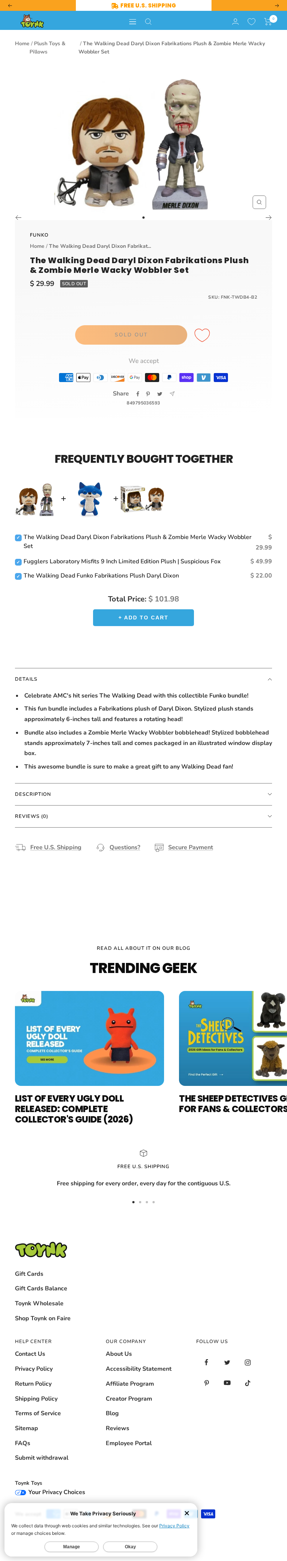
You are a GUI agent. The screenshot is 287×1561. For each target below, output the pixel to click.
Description (33, 794)
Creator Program (129, 1399)
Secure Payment (190, 847)
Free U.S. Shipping (55, 847)
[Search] (148, 21)
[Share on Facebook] (137, 394)
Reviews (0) (31, 816)
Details (26, 679)
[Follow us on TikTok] (247, 1383)
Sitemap (26, 1428)
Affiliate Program (130, 1384)
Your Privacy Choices (56, 1492)
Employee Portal (129, 1443)
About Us (119, 1354)
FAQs (22, 1443)
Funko (39, 235)
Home (22, 43)
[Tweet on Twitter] (160, 394)
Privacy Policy (34, 1369)
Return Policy (33, 1384)
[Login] (235, 21)
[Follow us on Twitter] (227, 1362)
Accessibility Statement (139, 1369)
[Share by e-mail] (172, 393)
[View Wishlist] (251, 21)
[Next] (269, 217)
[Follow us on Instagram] (247, 1362)
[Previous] (18, 217)
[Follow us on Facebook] (206, 1362)
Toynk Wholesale (39, 1303)
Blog (112, 1413)
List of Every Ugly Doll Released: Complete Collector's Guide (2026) (74, 1109)
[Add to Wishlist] (203, 335)
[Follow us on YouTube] (227, 1383)
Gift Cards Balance (41, 1288)
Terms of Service (38, 1413)
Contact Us (30, 1354)
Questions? (124, 847)
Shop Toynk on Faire (43, 1318)
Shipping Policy (36, 1399)
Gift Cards (29, 1274)
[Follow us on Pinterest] (206, 1383)
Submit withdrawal (41, 1458)
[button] (268, 21)
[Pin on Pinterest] (148, 394)
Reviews (117, 1428)
